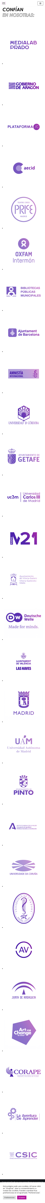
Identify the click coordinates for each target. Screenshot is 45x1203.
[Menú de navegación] (40, 3)
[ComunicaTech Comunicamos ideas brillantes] (4, 3)
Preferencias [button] (9, 1197)
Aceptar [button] (22, 1197)
